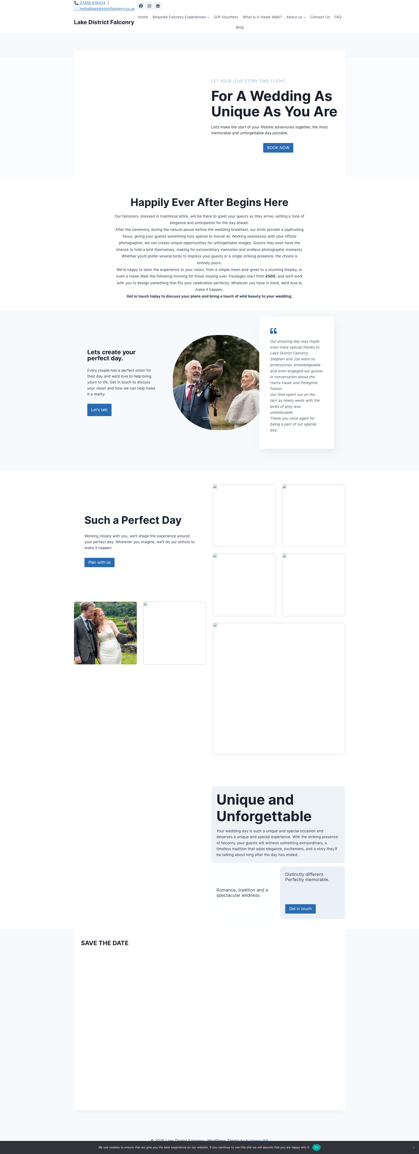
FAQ (338, 17)
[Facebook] (140, 6)
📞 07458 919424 (89, 3)
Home (143, 17)
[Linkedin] (157, 6)
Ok (316, 1147)
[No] (413, 1147)
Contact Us (320, 17)
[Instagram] (149, 6)
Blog (240, 27)
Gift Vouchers (226, 17)
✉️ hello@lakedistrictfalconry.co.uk (104, 9)
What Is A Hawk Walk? (262, 17)
